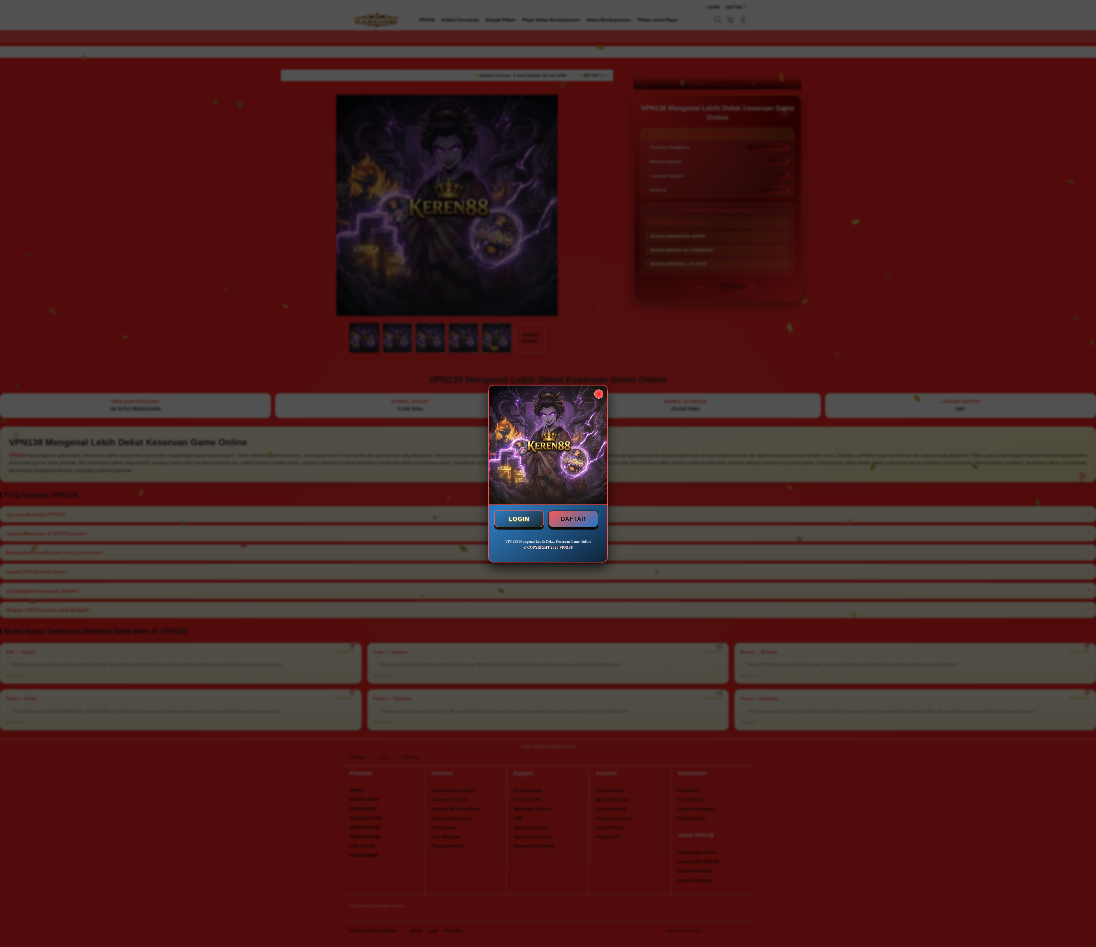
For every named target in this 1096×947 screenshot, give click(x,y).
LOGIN (519, 519)
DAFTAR (573, 519)
